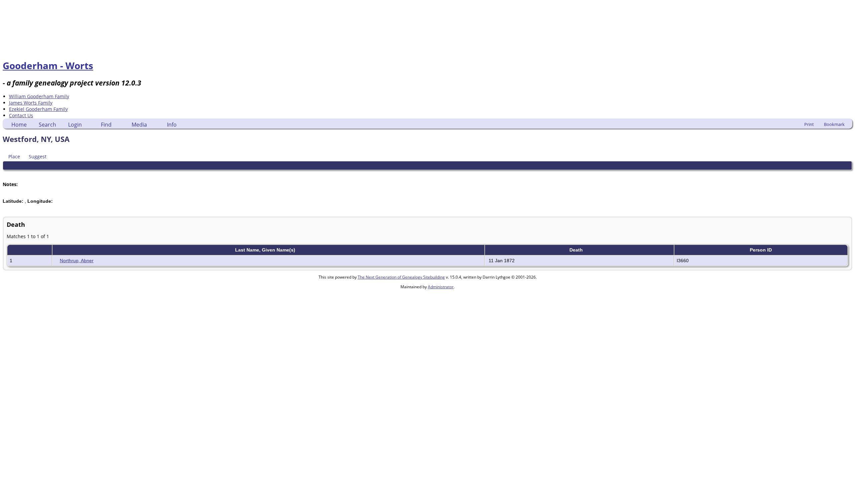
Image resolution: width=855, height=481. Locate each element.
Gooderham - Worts (48, 65)
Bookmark (834, 124)
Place (14, 156)
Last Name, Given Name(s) (266, 250)
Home (19, 124)
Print (809, 124)
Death (576, 250)
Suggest (37, 156)
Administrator (441, 287)
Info (172, 124)
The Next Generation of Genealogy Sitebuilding (401, 277)
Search (47, 124)
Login (75, 124)
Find (106, 124)
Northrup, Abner (77, 260)
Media (139, 124)
